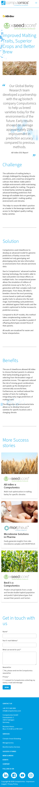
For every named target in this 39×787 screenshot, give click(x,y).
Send (7, 687)
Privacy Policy (13, 784)
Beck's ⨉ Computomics (12, 584)
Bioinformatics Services (11, 747)
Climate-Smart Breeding (12, 738)
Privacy (6, 677)
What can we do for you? (12, 649)
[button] (36, 3)
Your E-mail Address (10, 640)
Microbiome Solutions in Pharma (16, 535)
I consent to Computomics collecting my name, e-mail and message (19, 681)
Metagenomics (8, 743)
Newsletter (7, 667)
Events (5, 760)
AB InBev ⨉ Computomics (12, 486)
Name (5, 631)
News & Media (8, 755)
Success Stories (9, 751)
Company (6, 764)
